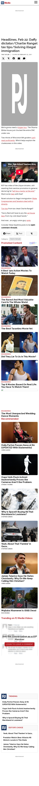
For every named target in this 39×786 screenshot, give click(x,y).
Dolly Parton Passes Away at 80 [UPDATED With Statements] (18, 446)
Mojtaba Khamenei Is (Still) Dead (18, 610)
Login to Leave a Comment (19, 644)
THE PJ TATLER (15, 239)
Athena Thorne (7, 484)
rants (28, 220)
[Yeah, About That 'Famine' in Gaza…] (19, 531)
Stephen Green (6, 517)
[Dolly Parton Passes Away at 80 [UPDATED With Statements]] (19, 432)
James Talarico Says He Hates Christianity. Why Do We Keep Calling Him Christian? (17, 578)
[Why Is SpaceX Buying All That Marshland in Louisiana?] (19, 499)
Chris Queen (5, 450)
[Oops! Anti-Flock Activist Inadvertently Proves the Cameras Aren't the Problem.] (19, 464)
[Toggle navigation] (36, 3)
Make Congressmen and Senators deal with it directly (19, 201)
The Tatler (5, 54)
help (13, 194)
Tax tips (4, 208)
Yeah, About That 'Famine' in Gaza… (16, 545)
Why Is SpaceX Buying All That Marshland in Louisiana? (17, 513)
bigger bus (22, 127)
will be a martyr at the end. (23, 191)
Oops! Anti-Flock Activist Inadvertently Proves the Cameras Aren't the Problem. (16, 479)
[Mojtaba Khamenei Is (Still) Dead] (19, 597)
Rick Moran (5, 613)
